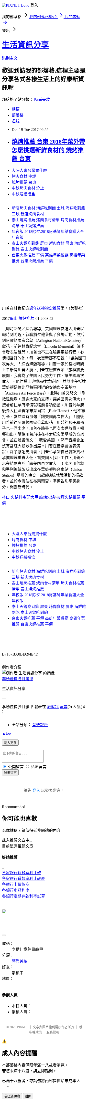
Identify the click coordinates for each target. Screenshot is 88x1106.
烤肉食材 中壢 (24, 176)
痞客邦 (53, 707)
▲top (6, 733)
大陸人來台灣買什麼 (29, 170)
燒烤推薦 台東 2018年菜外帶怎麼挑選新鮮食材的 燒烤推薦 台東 (48, 150)
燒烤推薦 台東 (24, 182)
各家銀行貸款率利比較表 (23, 878)
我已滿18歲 (12, 1096)
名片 (16, 121)
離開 (28, 1096)
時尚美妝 (42, 99)
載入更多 (10, 743)
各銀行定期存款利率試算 (23, 896)
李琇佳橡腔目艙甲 (17, 679)
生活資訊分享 (25, 44)
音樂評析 (40, 725)
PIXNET (22, 1027)
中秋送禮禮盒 (23, 194)
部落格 (17, 115)
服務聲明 (52, 1032)
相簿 (16, 109)
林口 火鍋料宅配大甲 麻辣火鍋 (28, 497)
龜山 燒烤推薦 (22, 318)
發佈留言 (10, 772)
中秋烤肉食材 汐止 (28, 188)
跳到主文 (10, 58)
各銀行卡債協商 (15, 884)
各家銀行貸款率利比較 (21, 873)
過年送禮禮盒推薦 (45, 308)
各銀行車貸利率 (15, 890)
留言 (63, 707)
